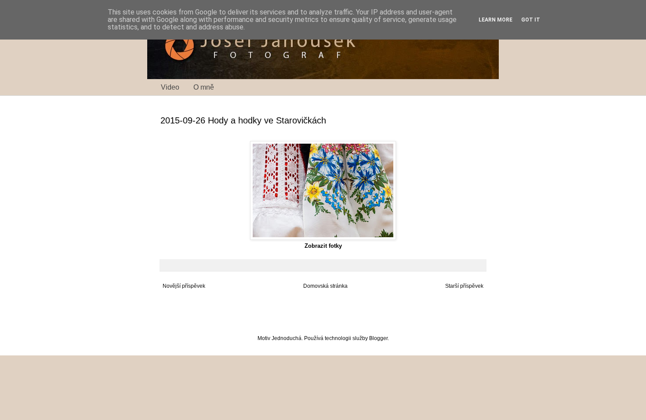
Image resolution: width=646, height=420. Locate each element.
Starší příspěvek (464, 286)
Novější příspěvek (184, 286)
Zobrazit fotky (323, 246)
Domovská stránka (325, 286)
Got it (530, 20)
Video (170, 87)
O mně (203, 87)
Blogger (378, 338)
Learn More (495, 20)
